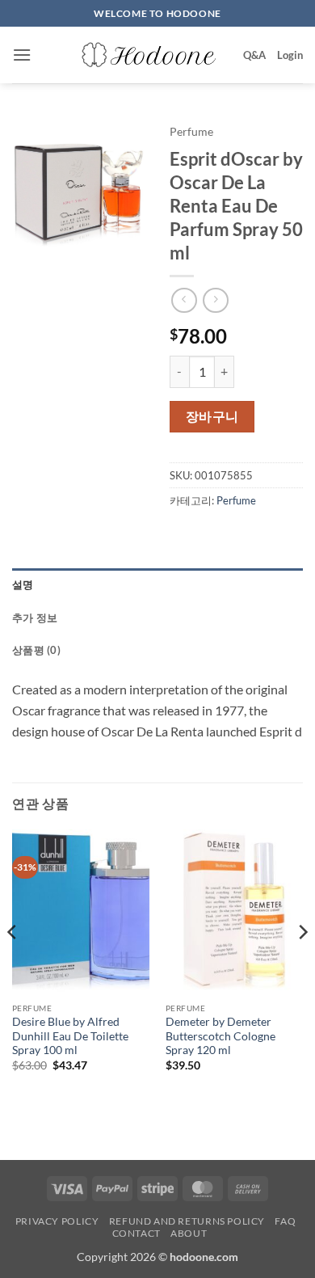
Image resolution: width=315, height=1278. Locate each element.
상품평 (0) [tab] (36, 649)
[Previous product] (215, 300)
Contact (136, 1233)
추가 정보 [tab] (34, 617)
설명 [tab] (23, 584)
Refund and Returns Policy (187, 1221)
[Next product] (183, 300)
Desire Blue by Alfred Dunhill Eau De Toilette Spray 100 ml (70, 1036)
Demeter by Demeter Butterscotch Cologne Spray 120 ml (220, 1036)
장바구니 (212, 416)
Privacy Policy (57, 1221)
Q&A (254, 55)
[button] (22, 54)
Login (290, 55)
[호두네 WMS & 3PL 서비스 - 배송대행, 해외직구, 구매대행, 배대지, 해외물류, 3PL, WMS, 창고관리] (150, 55)
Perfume (191, 131)
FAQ (285, 1221)
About (188, 1233)
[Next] (302, 964)
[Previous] (13, 964)
